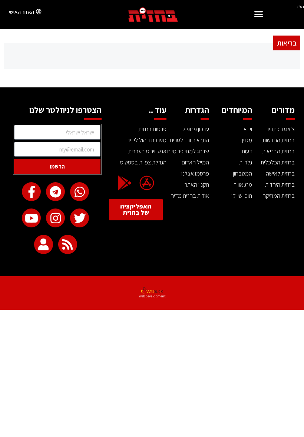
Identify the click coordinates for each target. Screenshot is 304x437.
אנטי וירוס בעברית (147, 151)
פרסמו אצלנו (195, 173)
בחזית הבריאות (278, 151)
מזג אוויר (243, 185)
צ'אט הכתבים (280, 129)
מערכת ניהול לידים (146, 140)
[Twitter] (79, 218)
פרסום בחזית (152, 129)
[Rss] (67, 244)
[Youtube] (31, 218)
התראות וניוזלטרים (189, 140)
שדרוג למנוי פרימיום (188, 151)
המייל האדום (195, 162)
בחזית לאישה (280, 173)
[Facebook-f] (31, 191)
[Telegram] (55, 191)
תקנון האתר (197, 185)
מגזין (247, 140)
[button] (258, 15)
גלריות (245, 162)
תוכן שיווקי (241, 196)
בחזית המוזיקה (278, 196)
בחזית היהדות (280, 185)
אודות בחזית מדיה (190, 196)
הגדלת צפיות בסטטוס (143, 162)
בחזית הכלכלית (278, 162)
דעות (247, 151)
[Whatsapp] (79, 191)
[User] (43, 244)
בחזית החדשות (278, 140)
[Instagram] (55, 218)
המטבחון (242, 173)
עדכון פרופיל (195, 129)
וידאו (247, 129)
